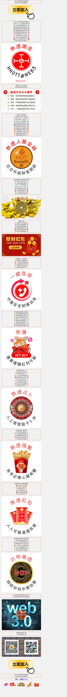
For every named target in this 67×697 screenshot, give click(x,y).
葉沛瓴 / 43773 (24, 679)
